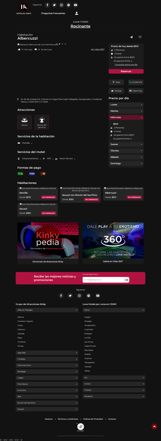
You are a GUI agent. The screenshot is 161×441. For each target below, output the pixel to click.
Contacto (112, 419)
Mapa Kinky (137, 91)
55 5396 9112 (137, 82)
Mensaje (118, 91)
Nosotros (49, 419)
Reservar (126, 71)
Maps (118, 82)
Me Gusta (28, 50)
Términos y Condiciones (68, 419)
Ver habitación (48, 197)
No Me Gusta (46, 50)
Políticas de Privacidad (93, 419)
